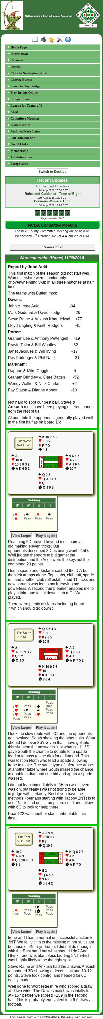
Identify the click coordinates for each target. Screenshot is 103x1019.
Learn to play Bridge (25, 86)
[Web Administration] (61, 40)
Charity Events (21, 80)
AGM (14, 112)
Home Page (18, 47)
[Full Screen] (36, 40)
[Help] (69, 40)
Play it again (45, 536)
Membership (19, 151)
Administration (21, 157)
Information (19, 54)
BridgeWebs (19, 164)
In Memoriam (20, 125)
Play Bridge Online (24, 92)
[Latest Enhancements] (52, 40)
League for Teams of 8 (26, 105)
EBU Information (22, 138)
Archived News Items (25, 131)
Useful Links (19, 144)
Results (15, 67)
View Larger (21, 536)
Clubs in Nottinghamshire (28, 73)
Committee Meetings (25, 118)
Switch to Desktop (52, 171)
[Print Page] (44, 40)
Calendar (17, 60)
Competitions (19, 99)
